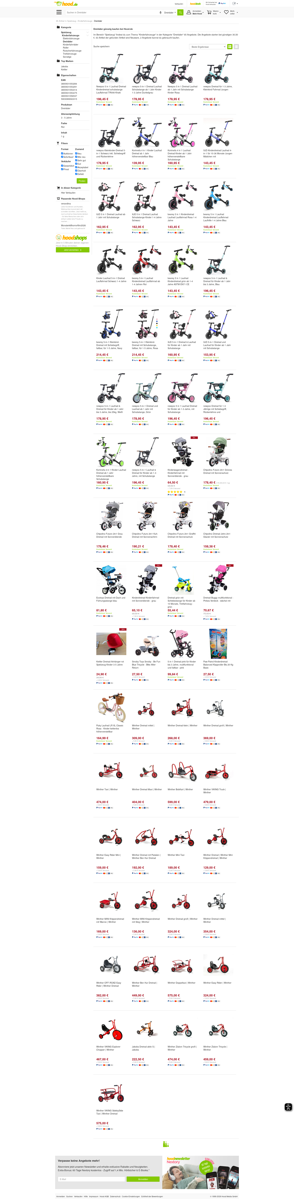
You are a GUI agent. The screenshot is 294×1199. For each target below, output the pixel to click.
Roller (66, 47)
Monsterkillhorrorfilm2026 (73, 225)
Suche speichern (101, 46)
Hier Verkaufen (68, 192)
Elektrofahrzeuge (71, 38)
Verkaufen (179, 3)
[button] (235, 3)
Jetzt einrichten (71, 249)
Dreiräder (67, 41)
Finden (82, 180)
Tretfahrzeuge (70, 53)
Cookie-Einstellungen (131, 1196)
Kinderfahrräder (70, 44)
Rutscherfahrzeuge (72, 50)
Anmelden (143, 1179)
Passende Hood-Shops (73, 198)
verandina (66, 203)
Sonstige (67, 56)
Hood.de (66, 4)
